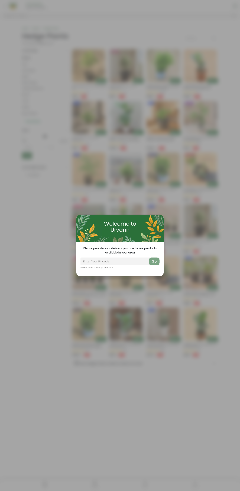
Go (154, 261)
